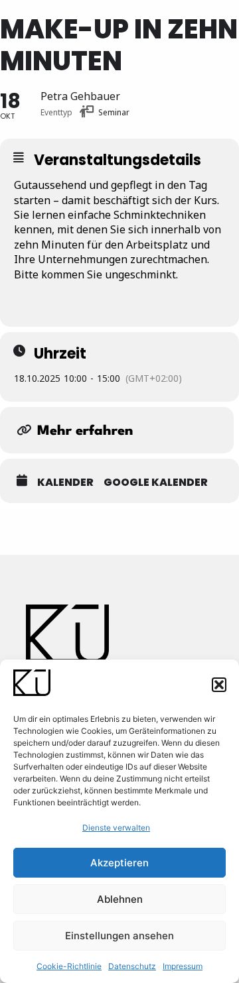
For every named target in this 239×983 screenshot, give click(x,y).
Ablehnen (120, 899)
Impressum (182, 966)
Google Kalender (156, 482)
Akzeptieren (119, 862)
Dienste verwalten (116, 828)
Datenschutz (132, 966)
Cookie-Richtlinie (69, 966)
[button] (219, 684)
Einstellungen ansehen (119, 935)
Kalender (65, 482)
